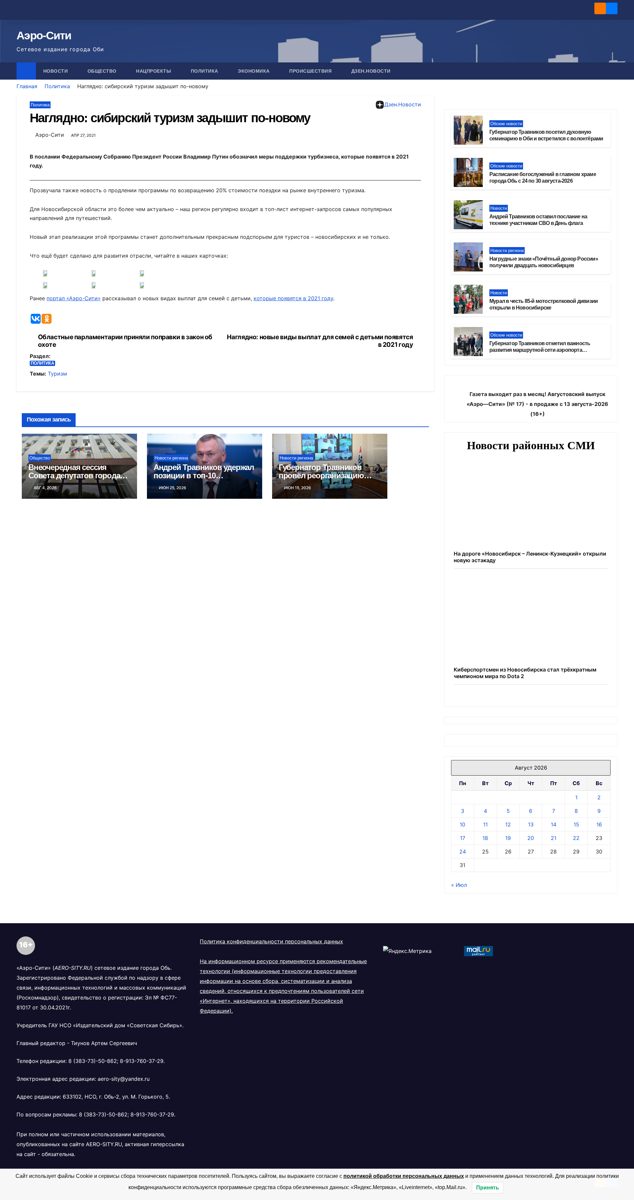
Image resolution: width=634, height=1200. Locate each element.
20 (530, 940)
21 (553, 940)
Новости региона (171, 457)
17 (462, 940)
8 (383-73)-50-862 (92, 1163)
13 (531, 927)
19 (508, 940)
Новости (56, 71)
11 (485, 927)
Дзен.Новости (371, 71)
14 (553, 927)
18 (485, 940)
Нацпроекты (154, 71)
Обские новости (506, 123)
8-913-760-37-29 (141, 1163)
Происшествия (311, 71)
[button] (613, 71)
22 (576, 940)
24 (462, 954)
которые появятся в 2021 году (293, 298)
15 (576, 927)
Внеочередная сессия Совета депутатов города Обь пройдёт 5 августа (74, 475)
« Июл (459, 987)
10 (462, 927)
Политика (205, 71)
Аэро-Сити (44, 35)
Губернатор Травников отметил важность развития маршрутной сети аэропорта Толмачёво (539, 350)
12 (508, 927)
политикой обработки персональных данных (403, 1176)
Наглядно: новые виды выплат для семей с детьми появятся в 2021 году (320, 340)
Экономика (254, 71)
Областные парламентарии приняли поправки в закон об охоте (125, 340)
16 (599, 927)
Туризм (57, 373)
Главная (27, 86)
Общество (103, 71)
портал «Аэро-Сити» (74, 298)
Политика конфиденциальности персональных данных (271, 1044)
